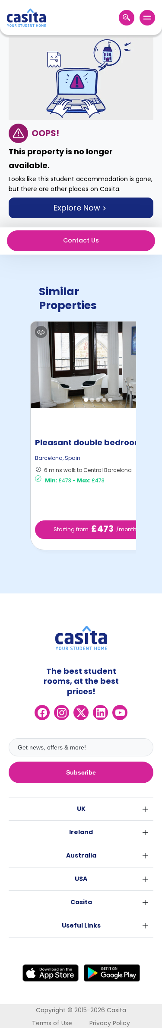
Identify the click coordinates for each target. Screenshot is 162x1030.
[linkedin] (100, 712)
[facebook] (42, 712)
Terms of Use (52, 1023)
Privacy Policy (109, 1023)
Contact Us (81, 240)
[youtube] (119, 712)
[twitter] (81, 712)
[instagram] (61, 712)
